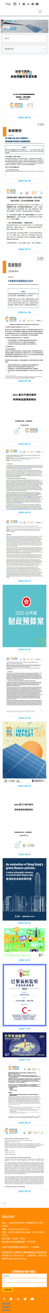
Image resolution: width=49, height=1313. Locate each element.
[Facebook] (5, 1298)
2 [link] (5, 1203)
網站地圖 (6, 1303)
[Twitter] (33, 4)
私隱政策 (6, 1306)
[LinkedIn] (28, 4)
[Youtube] (37, 4)
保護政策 (6, 1310)
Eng (8, 4)
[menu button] (40, 11)
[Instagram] (24, 4)
